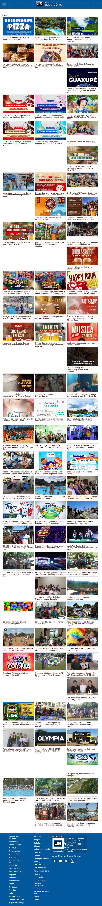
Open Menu (4, 4)
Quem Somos (58, 836)
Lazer (5, 15)
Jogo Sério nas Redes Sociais (66, 856)
